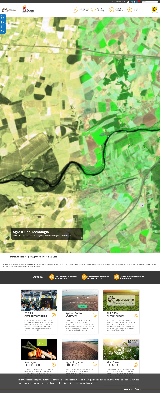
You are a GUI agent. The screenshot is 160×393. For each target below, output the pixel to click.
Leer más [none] (128, 389)
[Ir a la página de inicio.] (9, 9)
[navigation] (120, 2)
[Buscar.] (157, 2)
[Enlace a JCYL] (28, 9)
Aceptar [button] (138, 389)
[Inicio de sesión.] (113, 2)
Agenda (38, 277)
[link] (80, 134)
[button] (5, 134)
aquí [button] (90, 383)
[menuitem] (81, 10)
